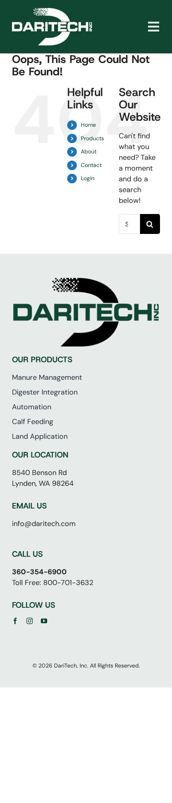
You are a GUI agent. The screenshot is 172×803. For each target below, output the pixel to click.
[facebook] (15, 621)
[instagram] (29, 621)
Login (87, 178)
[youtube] (44, 621)
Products (92, 138)
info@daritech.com (44, 523)
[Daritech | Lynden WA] (52, 11)
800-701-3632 (68, 582)
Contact (91, 165)
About (88, 151)
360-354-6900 (39, 572)
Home (88, 124)
